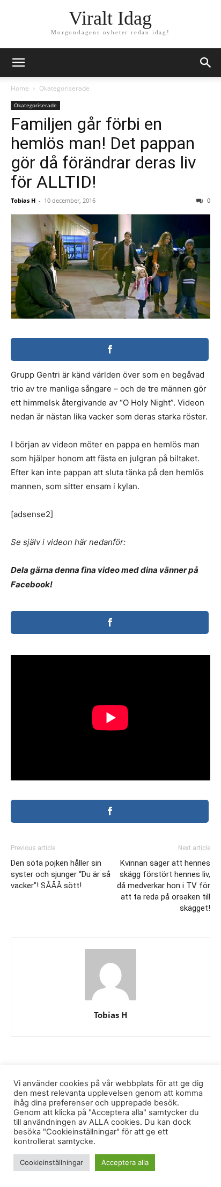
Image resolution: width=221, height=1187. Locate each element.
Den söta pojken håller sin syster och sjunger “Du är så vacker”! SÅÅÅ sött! (60, 874)
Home (20, 88)
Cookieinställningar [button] (51, 1162)
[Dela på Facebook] (110, 349)
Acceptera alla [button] (125, 1162)
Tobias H (23, 200)
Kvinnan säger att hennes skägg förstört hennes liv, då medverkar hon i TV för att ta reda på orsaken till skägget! (163, 885)
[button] (206, 62)
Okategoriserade (64, 88)
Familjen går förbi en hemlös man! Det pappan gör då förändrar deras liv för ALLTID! (103, 153)
